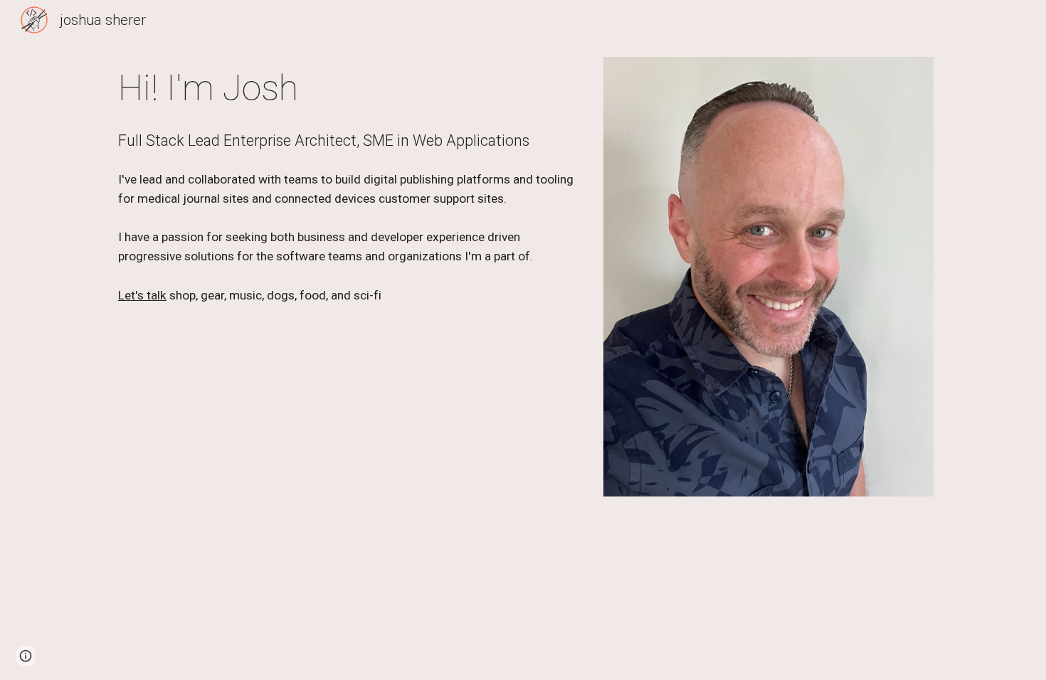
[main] (347, 89)
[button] (26, 656)
